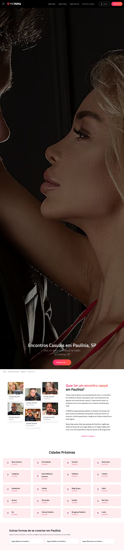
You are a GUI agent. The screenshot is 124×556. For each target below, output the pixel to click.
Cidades (23, 372)
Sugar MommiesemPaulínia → (93, 541)
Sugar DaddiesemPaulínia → (57, 541)
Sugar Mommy (74, 4)
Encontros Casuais (88, 4)
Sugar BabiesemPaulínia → (21, 541)
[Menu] (3, 4)
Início (4, 372)
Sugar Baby (51, 4)
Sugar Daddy (62, 4)
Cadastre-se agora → (88, 436)
